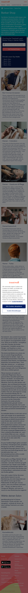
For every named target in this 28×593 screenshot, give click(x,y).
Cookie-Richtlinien (17, 301)
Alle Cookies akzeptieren (14, 306)
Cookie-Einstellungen (14, 310)
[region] (14, 296)
